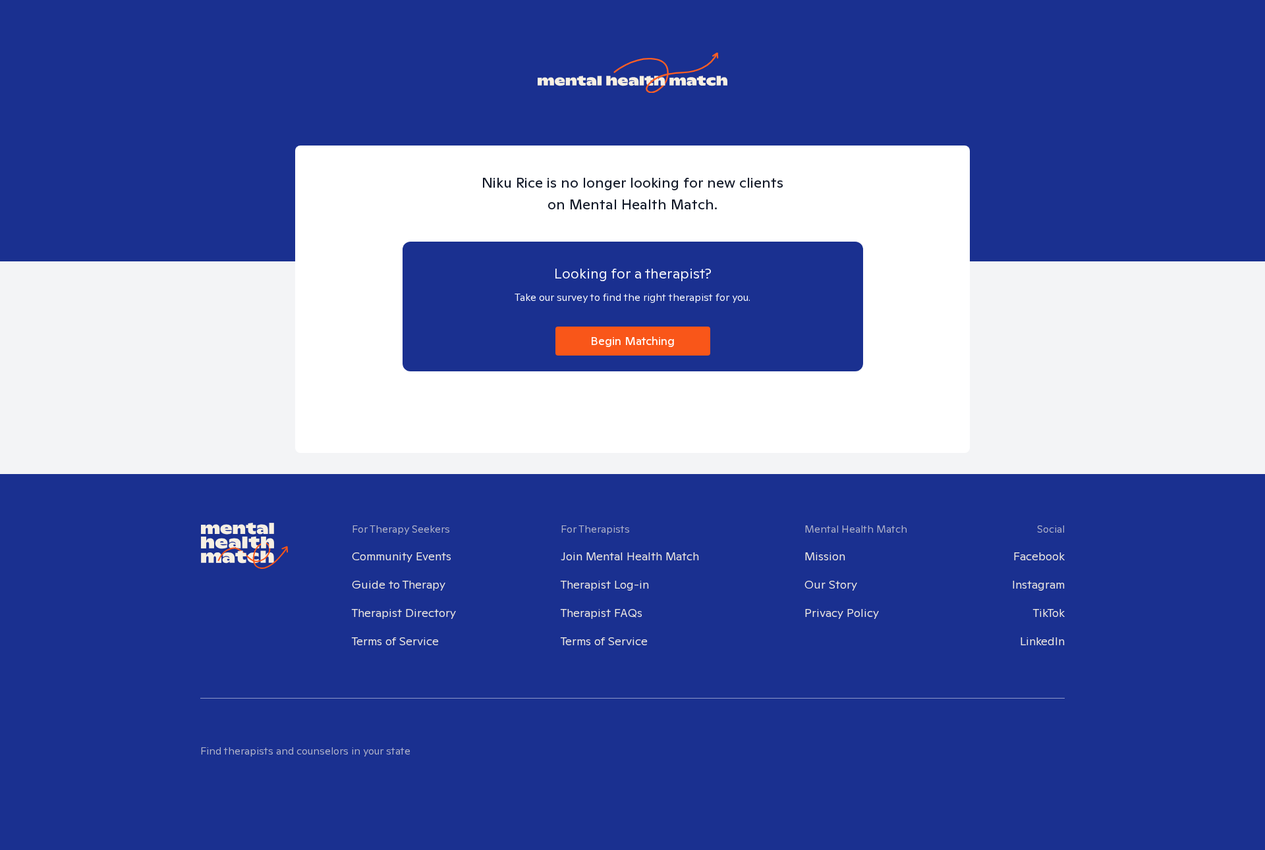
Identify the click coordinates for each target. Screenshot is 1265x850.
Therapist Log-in (605, 584)
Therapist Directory (404, 612)
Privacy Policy (841, 612)
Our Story (830, 584)
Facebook (1039, 556)
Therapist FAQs (601, 612)
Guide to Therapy (398, 584)
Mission (824, 556)
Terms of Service (395, 641)
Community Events (401, 556)
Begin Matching (632, 340)
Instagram (1038, 584)
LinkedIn (1042, 641)
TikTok (1049, 612)
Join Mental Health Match (630, 556)
